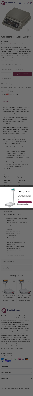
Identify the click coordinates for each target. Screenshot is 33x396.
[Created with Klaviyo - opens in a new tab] (16, 208)
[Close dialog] (32, 187)
